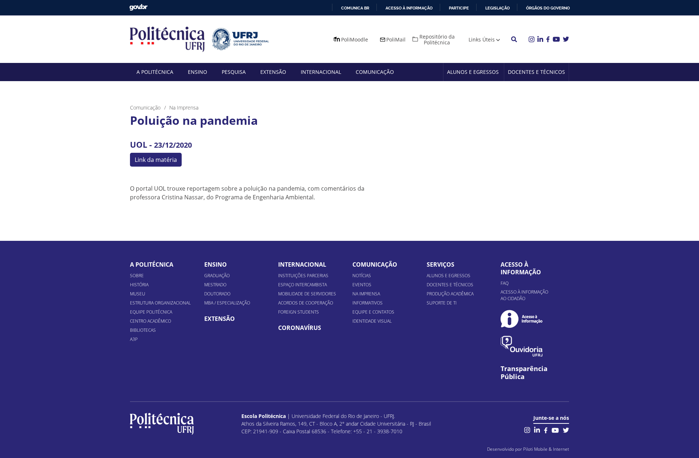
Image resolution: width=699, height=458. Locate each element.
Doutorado (217, 294)
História (139, 285)
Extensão (273, 71)
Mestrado (215, 285)
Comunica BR (355, 8)
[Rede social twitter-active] (566, 429)
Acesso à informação (409, 8)
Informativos (367, 303)
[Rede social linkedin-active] (537, 429)
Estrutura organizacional (160, 303)
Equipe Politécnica (151, 312)
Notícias (361, 275)
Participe (459, 8)
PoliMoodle (354, 39)
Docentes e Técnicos (536, 71)
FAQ (505, 283)
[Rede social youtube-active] (555, 429)
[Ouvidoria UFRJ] (521, 346)
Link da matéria (156, 160)
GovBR (138, 7)
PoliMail (396, 39)
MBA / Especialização (227, 303)
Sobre (137, 275)
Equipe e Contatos (373, 312)
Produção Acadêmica (450, 294)
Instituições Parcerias (303, 275)
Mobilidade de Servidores (307, 294)
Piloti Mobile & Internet (546, 449)
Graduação (217, 275)
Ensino (197, 71)
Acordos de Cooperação (305, 303)
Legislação (497, 8)
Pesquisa (234, 71)
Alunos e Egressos (473, 71)
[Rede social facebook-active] (546, 429)
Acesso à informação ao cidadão (524, 295)
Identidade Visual (372, 321)
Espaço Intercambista (302, 285)
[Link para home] (162, 424)
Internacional (321, 71)
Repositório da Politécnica (437, 39)
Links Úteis (482, 39)
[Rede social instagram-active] (527, 429)
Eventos (361, 285)
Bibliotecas (143, 330)
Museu (137, 294)
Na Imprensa (366, 294)
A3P (134, 339)
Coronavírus (299, 328)
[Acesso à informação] (521, 319)
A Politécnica (155, 71)
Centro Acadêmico (150, 321)
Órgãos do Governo (548, 8)
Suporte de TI (442, 303)
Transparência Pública (524, 373)
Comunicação (375, 71)
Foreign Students (298, 312)
